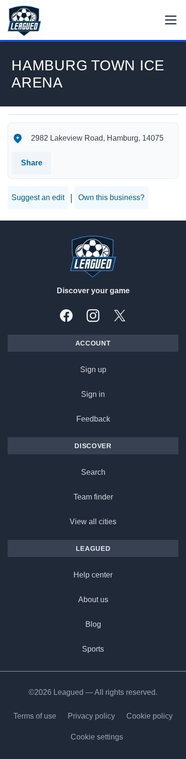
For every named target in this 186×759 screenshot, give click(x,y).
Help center (93, 575)
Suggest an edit (37, 197)
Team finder (93, 497)
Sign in (93, 394)
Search (93, 472)
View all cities (93, 522)
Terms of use (34, 716)
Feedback (93, 419)
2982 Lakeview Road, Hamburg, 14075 (97, 138)
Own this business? (111, 197)
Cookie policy (149, 716)
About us (93, 600)
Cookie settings (97, 737)
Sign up (93, 369)
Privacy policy (91, 716)
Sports (93, 649)
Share (31, 163)
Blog (93, 624)
